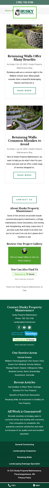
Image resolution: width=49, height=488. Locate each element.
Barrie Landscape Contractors (24, 279)
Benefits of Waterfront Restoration (24, 395)
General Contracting (24, 444)
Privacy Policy (24, 477)
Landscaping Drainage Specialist (24, 463)
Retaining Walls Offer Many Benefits (24, 57)
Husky (12, 64)
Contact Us (24, 199)
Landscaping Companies (24, 451)
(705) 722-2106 (24, 2)
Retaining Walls (24, 457)
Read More (25, 90)
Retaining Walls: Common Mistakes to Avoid (24, 141)
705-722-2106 (28, 318)
